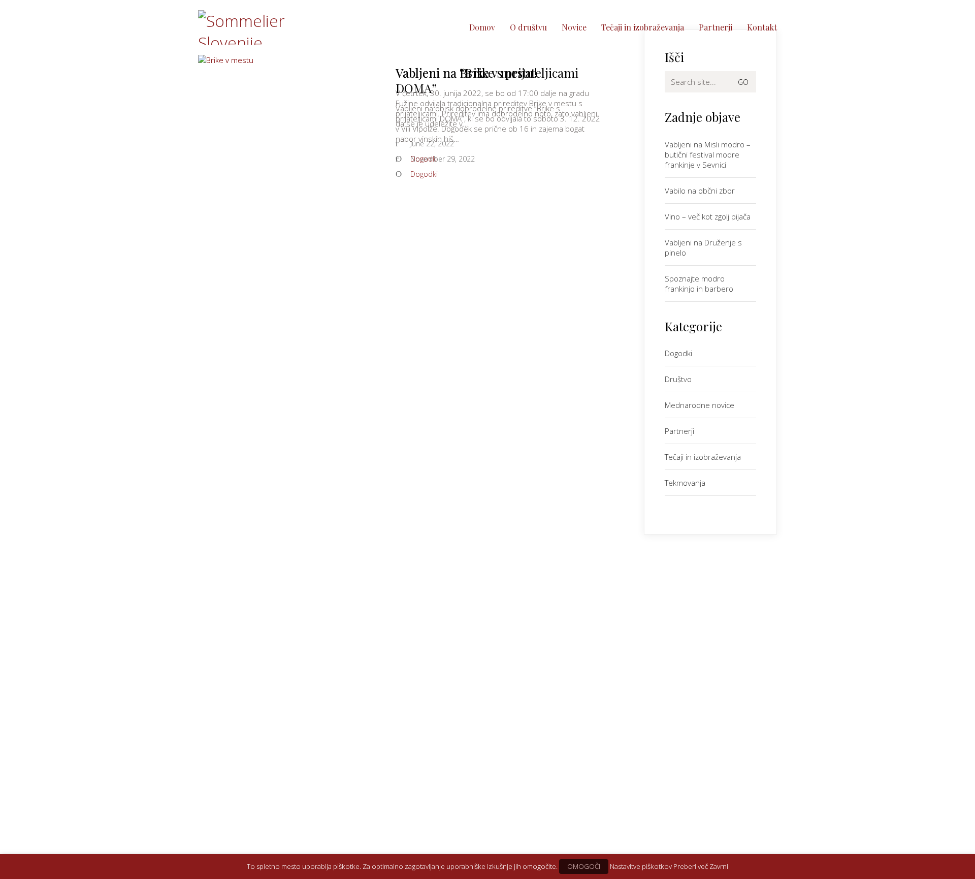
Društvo (678, 379)
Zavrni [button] (718, 866)
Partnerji (679, 431)
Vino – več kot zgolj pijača (708, 216)
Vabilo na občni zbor (700, 190)
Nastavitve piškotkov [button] (641, 866)
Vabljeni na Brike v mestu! (466, 72)
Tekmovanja (685, 483)
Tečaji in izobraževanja (703, 457)
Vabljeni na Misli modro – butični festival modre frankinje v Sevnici (708, 154)
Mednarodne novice (699, 405)
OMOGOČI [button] (583, 866)
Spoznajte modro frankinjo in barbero (699, 283)
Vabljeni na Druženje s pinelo (703, 247)
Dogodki (424, 159)
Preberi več (690, 866)
